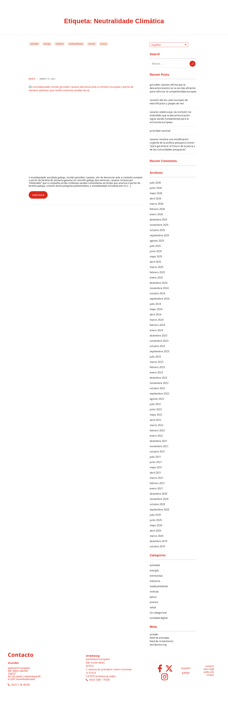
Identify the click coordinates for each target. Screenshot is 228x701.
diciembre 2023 (158, 335)
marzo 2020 (156, 536)
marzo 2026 (156, 203)
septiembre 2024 (159, 298)
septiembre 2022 (159, 393)
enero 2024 (156, 330)
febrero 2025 (157, 272)
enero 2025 (156, 277)
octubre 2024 (157, 293)
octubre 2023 (157, 346)
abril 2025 (155, 261)
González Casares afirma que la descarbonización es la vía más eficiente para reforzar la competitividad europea (173, 88)
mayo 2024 (156, 309)
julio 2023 (155, 356)
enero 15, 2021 (48, 79)
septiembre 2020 (159, 509)
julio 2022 (155, 404)
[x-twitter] (169, 668)
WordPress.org (158, 644)
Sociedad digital (159, 618)
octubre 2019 (157, 546)
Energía (47, 43)
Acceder (154, 634)
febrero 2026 (157, 209)
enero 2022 (156, 435)
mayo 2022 (156, 414)
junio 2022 (156, 409)
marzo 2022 (156, 425)
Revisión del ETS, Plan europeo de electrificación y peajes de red (169, 101)
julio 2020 (155, 514)
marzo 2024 (156, 319)
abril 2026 (155, 198)
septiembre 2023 (159, 351)
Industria (60, 43)
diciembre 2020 (158, 493)
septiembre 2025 (159, 235)
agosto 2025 (157, 240)
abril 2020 (155, 530)
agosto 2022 (157, 399)
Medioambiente (76, 43)
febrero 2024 (157, 325)
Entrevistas (156, 575)
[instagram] (164, 677)
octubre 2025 (157, 230)
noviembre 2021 (159, 446)
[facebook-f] (160, 668)
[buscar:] (173, 63)
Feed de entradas (159, 637)
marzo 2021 (156, 478)
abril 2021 (155, 472)
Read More (38, 195)
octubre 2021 (157, 451)
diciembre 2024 (158, 283)
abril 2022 (155, 420)
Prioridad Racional (160, 130)
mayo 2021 (156, 467)
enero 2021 (156, 488)
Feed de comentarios (161, 641)
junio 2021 (156, 462)
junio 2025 (156, 251)
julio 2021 (155, 456)
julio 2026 (155, 182)
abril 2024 (155, 314)
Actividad (34, 43)
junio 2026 (156, 188)
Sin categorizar (158, 612)
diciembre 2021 (158, 441)
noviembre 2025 (159, 225)
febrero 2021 (157, 483)
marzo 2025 (156, 267)
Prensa (104, 43)
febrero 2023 (157, 367)
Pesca (153, 597)
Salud (153, 607)
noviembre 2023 (159, 341)
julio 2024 (155, 304)
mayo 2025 (156, 256)
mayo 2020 (156, 525)
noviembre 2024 (159, 288)
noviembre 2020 (159, 499)
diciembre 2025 (158, 219)
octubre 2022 (157, 388)
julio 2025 (155, 246)
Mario (32, 79)
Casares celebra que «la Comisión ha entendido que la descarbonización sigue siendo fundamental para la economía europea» (170, 117)
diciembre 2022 (158, 377)
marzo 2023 (156, 362)
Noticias (91, 43)
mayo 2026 (156, 193)
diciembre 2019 (158, 541)
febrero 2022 (157, 430)
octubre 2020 (157, 504)
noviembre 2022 (159, 383)
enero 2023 (156, 372)
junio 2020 (156, 520)
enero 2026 (156, 214)
